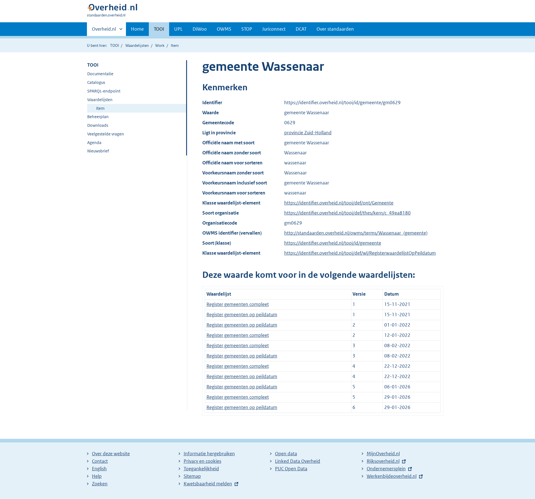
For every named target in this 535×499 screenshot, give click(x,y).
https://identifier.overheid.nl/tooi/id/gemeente (332, 243)
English (99, 469)
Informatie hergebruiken (209, 454)
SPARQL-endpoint (103, 91)
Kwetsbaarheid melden (208, 484)
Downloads (97, 125)
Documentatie (100, 73)
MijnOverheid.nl (383, 454)
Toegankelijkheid (201, 469)
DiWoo (200, 29)
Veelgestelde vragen (105, 134)
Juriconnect (274, 29)
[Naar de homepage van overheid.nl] (112, 9)
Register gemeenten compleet (237, 304)
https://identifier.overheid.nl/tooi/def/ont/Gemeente (338, 203)
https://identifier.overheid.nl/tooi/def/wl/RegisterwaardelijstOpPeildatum (360, 253)
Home (137, 29)
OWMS (224, 29)
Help (97, 476)
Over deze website (111, 454)
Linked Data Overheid (297, 461)
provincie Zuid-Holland (308, 133)
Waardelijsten (137, 45)
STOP (246, 29)
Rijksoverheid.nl (383, 461)
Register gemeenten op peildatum (241, 314)
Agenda (94, 142)
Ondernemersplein (386, 469)
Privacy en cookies (202, 461)
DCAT (301, 29)
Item (100, 108)
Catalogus (96, 82)
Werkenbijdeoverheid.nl (392, 476)
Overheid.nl (104, 31)
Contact (100, 461)
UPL (178, 29)
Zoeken (100, 484)
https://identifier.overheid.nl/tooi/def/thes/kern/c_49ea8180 (347, 213)
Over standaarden (335, 29)
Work (159, 45)
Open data (286, 454)
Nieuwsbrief (98, 151)
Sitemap (192, 476)
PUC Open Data (291, 469)
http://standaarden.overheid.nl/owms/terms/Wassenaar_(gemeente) (355, 233)
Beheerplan (98, 116)
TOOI (159, 29)
